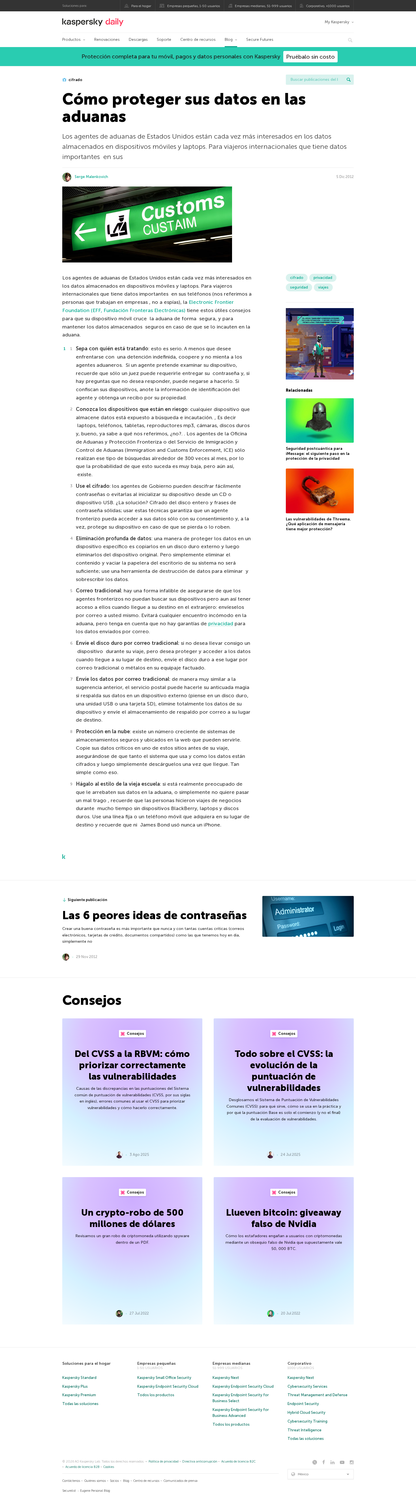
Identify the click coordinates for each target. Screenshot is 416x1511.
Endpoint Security (303, 1404)
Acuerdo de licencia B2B (82, 1467)
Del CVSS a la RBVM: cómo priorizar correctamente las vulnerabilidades (132, 1065)
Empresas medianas (231, 1363)
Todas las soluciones (80, 1404)
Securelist (69, 1491)
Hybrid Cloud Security (306, 1412)
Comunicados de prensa (181, 1481)
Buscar (349, 80)
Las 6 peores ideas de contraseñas (154, 915)
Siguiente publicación (87, 900)
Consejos (135, 1033)
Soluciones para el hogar (86, 1363)
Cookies (108, 1467)
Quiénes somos (95, 1481)
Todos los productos (155, 1395)
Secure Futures (259, 39)
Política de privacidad (164, 1461)
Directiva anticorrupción (199, 1461)
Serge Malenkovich (91, 177)
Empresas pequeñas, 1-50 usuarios (193, 6)
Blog (229, 39)
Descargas (138, 39)
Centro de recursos (198, 39)
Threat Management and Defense (318, 1395)
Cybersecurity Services (307, 1386)
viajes (323, 287)
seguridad (299, 287)
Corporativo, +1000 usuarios (327, 6)
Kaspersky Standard (79, 1378)
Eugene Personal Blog (95, 1491)
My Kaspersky (337, 22)
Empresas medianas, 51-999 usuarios (263, 6)
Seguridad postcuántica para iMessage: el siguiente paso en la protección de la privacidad (317, 453)
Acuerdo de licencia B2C (238, 1461)
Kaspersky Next (226, 1378)
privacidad (220, 623)
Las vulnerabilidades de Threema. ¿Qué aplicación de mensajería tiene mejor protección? (318, 524)
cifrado (75, 80)
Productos (71, 39)
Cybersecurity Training (307, 1421)
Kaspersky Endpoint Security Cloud (167, 1386)
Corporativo (299, 1363)
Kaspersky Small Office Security (164, 1378)
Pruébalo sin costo (310, 56)
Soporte (164, 39)
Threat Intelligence (304, 1430)
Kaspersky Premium (79, 1395)
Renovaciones (107, 39)
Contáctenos (71, 1481)
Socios (114, 1481)
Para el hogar (141, 6)
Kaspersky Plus (75, 1386)
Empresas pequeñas (156, 1363)
